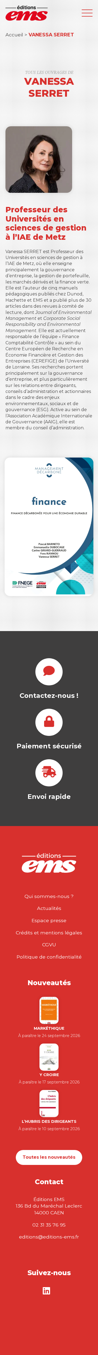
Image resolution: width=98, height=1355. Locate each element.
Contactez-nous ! (49, 695)
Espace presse (49, 920)
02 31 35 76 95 (49, 1225)
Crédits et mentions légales (49, 932)
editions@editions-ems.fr (49, 1237)
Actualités (49, 908)
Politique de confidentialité (49, 957)
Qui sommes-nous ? (49, 896)
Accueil (14, 34)
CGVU (49, 944)
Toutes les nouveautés (49, 1157)
